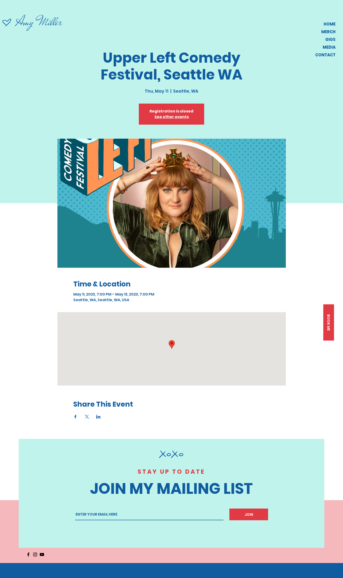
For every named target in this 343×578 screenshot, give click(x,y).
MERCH (328, 32)
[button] (328, 322)
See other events (171, 116)
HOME (330, 24)
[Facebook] (28, 554)
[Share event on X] (87, 417)
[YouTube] (42, 554)
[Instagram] (35, 554)
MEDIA (329, 47)
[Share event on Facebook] (75, 417)
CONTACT (325, 55)
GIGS (330, 39)
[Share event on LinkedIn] (98, 417)
